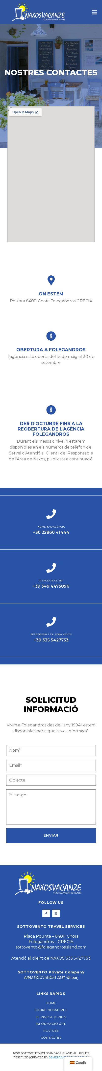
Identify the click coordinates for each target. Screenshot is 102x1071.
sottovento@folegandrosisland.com (51, 947)
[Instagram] (56, 913)
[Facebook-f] (46, 913)
